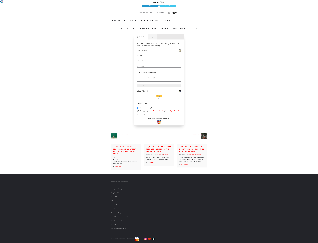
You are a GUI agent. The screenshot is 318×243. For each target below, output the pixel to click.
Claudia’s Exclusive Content (145, 12)
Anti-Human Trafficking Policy (118, 229)
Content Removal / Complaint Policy (120, 217)
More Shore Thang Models (117, 221)
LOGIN (150, 6)
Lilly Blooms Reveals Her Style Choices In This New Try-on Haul (191, 149)
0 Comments (131, 157)
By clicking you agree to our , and (159, 111)
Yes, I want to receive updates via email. (148, 108)
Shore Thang (124, 157)
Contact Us (113, 225)
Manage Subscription (116, 197)
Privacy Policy (168, 111)
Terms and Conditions (158, 111)
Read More (118, 167)
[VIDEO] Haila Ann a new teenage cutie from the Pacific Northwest (158, 149)
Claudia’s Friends (160, 12)
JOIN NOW (167, 6)
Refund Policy (177, 111)
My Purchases (114, 201)
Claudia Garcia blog (116, 213)
